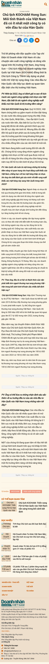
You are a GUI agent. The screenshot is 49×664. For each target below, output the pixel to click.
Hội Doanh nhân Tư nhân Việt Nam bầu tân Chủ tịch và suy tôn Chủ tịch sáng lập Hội (29, 537)
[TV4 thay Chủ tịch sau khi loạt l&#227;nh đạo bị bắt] (6, 526)
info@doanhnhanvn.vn (12, 651)
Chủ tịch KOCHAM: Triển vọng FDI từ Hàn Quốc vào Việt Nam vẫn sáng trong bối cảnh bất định (33, 507)
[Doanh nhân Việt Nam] (12, 603)
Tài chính (30, 591)
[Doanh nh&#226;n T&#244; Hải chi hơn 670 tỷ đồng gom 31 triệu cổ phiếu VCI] (6, 548)
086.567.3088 (9, 648)
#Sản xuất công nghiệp (32, 491)
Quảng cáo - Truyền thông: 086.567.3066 (19, 659)
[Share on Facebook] (19, 40)
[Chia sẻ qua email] (37, 40)
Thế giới (29, 586)
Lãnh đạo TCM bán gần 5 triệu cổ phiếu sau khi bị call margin (29, 557)
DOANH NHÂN (24, 11)
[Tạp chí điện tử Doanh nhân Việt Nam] (11, 3)
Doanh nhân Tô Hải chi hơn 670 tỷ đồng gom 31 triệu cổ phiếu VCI (29, 547)
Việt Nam (29, 582)
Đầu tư (4, 595)
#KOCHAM (15, 491)
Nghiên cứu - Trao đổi (10, 582)
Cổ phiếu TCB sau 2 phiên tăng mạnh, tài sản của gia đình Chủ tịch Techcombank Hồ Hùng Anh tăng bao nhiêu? (30, 569)
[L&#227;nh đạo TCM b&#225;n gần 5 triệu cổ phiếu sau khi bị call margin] (6, 558)
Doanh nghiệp (7, 591)
